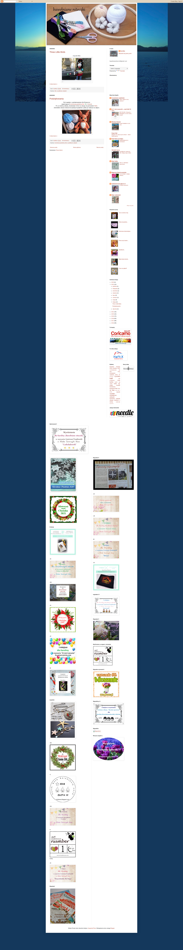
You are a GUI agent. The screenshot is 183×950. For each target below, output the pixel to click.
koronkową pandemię (76, 104)
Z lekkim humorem (124, 185)
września (115, 291)
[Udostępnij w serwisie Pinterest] (80, 89)
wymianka (112, 398)
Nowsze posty (53, 147)
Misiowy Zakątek (116, 122)
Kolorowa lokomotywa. (125, 231)
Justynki (89, 104)
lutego (114, 302)
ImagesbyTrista (92, 928)
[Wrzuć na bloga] (74, 89)
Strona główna (77, 147)
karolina (123, 51)
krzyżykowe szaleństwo (118, 98)
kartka (111, 382)
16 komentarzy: (66, 140)
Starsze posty (99, 147)
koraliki (118, 385)
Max (119, 388)
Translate (122, 71)
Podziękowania (57, 99)
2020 (112, 314)
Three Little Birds (57, 52)
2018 (112, 318)
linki (55, 91)
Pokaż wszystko (130, 205)
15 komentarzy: (66, 88)
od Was (112, 390)
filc (119, 374)
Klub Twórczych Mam (117, 139)
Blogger (112, 928)
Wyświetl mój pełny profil (125, 53)
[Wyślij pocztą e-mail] (72, 89)
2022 (112, 284)
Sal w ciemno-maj (123, 212)
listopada (115, 288)
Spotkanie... (122, 249)
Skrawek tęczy (116, 150)
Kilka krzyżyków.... (123, 222)
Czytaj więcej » (53, 84)
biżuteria (112, 366)
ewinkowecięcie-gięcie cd (118, 183)
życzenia (111, 403)
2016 (112, 323)
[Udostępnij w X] (76, 89)
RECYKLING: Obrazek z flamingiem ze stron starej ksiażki (125, 114)
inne (119, 380)
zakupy (111, 400)
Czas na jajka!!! (123, 268)
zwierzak (118, 401)
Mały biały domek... (124, 259)
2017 (112, 320)
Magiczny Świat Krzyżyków (119, 172)
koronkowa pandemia (60, 142)
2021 (112, 311)
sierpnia (115, 293)
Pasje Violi (114, 133)
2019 (112, 316)
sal (116, 390)
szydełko (112, 393)
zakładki (118, 398)
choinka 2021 (116, 368)
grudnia (115, 286)
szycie (118, 392)
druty (119, 371)
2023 (112, 282)
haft (111, 378)
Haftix (95, 106)
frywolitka (117, 376)
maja (114, 299)
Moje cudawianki (116, 195)
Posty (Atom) (59, 150)
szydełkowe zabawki (62, 91)
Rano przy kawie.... (124, 240)
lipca (114, 295)
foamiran (111, 376)
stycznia (115, 309)
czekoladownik (113, 370)
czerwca (115, 297)
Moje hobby (115, 161)
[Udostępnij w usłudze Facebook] (78, 89)
